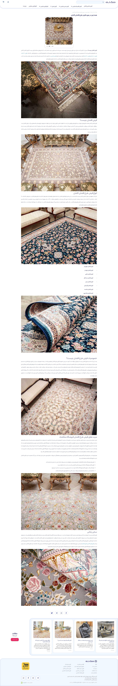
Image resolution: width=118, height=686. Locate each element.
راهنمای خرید (94, 673)
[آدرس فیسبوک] (28, 678)
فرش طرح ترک (68, 664)
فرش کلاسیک (84, 543)
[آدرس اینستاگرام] (33, 678)
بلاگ (91, 12)
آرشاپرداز (24, 682)
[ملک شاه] (110, 2)
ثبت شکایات (94, 670)
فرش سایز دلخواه (80, 668)
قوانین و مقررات (80, 664)
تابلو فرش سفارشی (33, 6)
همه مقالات (14, 639)
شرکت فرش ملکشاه (77, 682)
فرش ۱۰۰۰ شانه (94, 56)
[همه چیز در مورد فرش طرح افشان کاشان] (66, 613)
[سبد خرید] (3, 2)
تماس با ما (94, 666)
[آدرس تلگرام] (37, 678)
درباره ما (24, 6)
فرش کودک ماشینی (80, 673)
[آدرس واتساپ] (23, 678)
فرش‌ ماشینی (53, 56)
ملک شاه (95, 12)
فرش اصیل (54, 6)
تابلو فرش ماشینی (44, 6)
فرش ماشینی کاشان (88, 6)
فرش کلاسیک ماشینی (77, 6)
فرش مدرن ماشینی (64, 6)
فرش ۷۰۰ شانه (24, 53)
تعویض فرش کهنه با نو (79, 666)
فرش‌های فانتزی (90, 543)
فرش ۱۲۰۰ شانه (87, 56)
